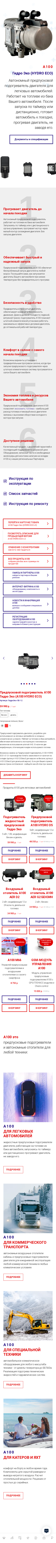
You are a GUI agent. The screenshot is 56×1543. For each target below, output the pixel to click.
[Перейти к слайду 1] (21, 683)
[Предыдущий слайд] (3, 658)
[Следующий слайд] (52, 658)
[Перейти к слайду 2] (24, 683)
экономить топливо (24, 408)
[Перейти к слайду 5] (32, 683)
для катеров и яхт (22, 1457)
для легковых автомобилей (18, 1133)
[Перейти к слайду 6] (34, 683)
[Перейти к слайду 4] (29, 683)
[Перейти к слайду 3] (26, 683)
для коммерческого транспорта (24, 1244)
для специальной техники (21, 1352)
